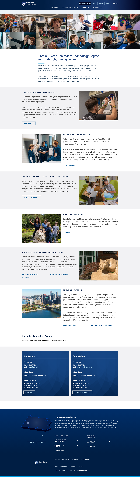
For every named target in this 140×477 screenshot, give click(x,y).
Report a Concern (85, 3)
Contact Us (91, 446)
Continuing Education (91, 441)
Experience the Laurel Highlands (101, 325)
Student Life (85, 7)
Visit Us (67, 232)
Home (23, 11)
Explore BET (28, 123)
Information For (97, 7)
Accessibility (73, 466)
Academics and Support (60, 445)
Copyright (81, 466)
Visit (94, 3)
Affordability (26, 277)
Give (107, 3)
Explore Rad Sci (70, 165)
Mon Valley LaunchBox (91, 436)
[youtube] (39, 435)
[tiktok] (42, 435)
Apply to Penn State (30, 197)
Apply (101, 3)
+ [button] (77, 436)
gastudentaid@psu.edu (84, 367)
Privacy (56, 466)
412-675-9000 (86, 459)
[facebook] (31, 435)
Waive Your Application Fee (59, 274)
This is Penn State (61, 436)
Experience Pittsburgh (70, 325)
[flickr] (46, 435)
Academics (54, 7)
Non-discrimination (64, 466)
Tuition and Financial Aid (30, 274)
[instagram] (27, 435)
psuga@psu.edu (33, 367)
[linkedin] (35, 435)
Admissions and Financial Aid (70, 7)
